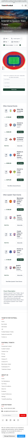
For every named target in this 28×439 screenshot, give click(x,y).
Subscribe (14, 89)
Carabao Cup (4, 351)
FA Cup (3, 354)
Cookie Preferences (6, 394)
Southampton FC (5, 366)
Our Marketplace (5, 381)
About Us (3, 388)
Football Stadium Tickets (7, 331)
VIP (2, 329)
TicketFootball (7, 5)
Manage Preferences (9, 436)
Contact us (4, 337)
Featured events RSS (6, 334)
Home (2, 321)
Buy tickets (4, 324)
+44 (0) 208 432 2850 (9, 408)
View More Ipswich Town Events (14, 281)
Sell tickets (4, 326)
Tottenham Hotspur (6, 369)
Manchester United (6, 364)
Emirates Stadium (8, 31)
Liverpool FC (4, 361)
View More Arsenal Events (14, 186)
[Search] (22, 5)
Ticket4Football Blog (6, 399)
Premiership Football (6, 346)
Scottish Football (5, 348)
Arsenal (3, 356)
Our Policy (4, 383)
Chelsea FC (4, 359)
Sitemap (3, 396)
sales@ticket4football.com (10, 411)
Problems (3, 391)
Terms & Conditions (6, 386)
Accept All (21, 436)
